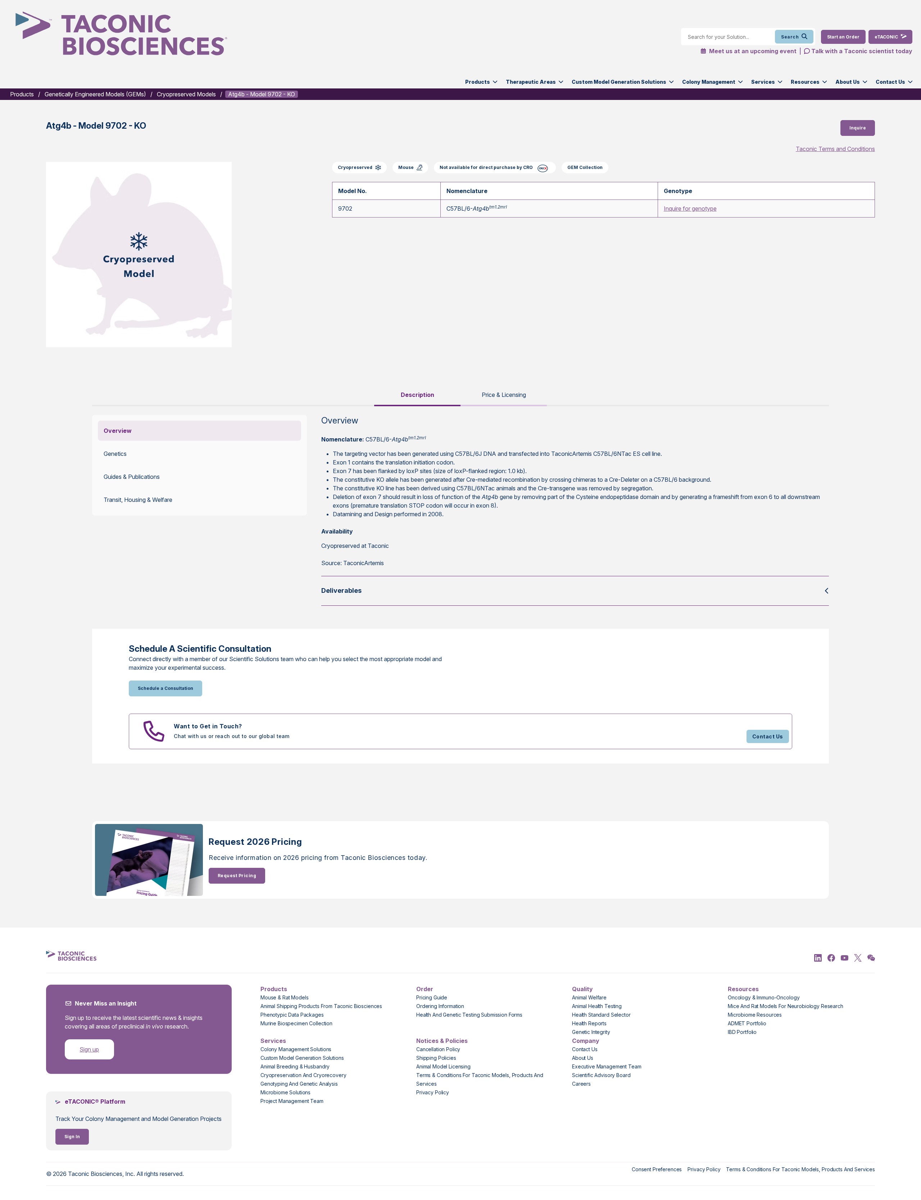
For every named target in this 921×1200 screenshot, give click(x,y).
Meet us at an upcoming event (752, 51)
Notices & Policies (442, 1040)
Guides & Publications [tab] (132, 476)
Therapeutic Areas (531, 82)
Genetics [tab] (115, 453)
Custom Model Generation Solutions (619, 82)
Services (763, 82)
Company (585, 1040)
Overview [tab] (118, 430)
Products (477, 82)
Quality (582, 989)
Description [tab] (417, 394)
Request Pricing (237, 875)
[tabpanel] (460, 510)
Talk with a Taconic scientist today (861, 51)
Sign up (89, 1049)
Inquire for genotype (690, 208)
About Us (847, 82)
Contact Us (890, 82)
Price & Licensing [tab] (504, 394)
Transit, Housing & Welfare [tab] (138, 499)
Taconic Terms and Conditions (835, 148)
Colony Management (708, 82)
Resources (805, 82)
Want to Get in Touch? (208, 726)
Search (790, 37)
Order (424, 989)
